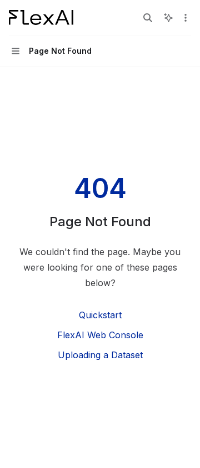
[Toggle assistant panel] (168, 18)
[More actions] (185, 18)
